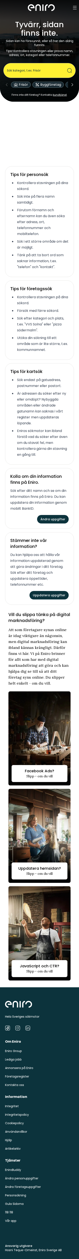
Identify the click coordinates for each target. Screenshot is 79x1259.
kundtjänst (60, 95)
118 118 (9, 1212)
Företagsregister (17, 1076)
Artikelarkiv (13, 1148)
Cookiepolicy (14, 1123)
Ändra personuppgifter (21, 1178)
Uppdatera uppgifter (49, 595)
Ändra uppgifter (52, 519)
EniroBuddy (13, 1170)
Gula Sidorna (14, 1204)
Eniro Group (13, 1051)
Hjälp (8, 1140)
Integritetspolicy (17, 1115)
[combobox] (37, 70)
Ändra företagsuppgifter (23, 1187)
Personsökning (15, 1195)
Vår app (10, 1221)
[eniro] (41, 7)
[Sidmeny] (74, 7)
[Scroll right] (72, 84)
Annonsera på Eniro (19, 1068)
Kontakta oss (14, 1085)
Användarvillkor (16, 1132)
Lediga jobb (13, 1059)
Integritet (12, 1106)
